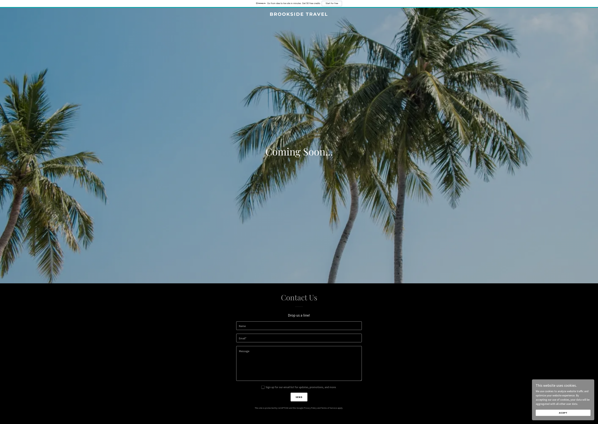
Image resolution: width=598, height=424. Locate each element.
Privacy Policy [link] (310, 408)
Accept (563, 412)
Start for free (332, 3)
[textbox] (299, 325)
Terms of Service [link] (329, 408)
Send (299, 397)
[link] (299, 15)
